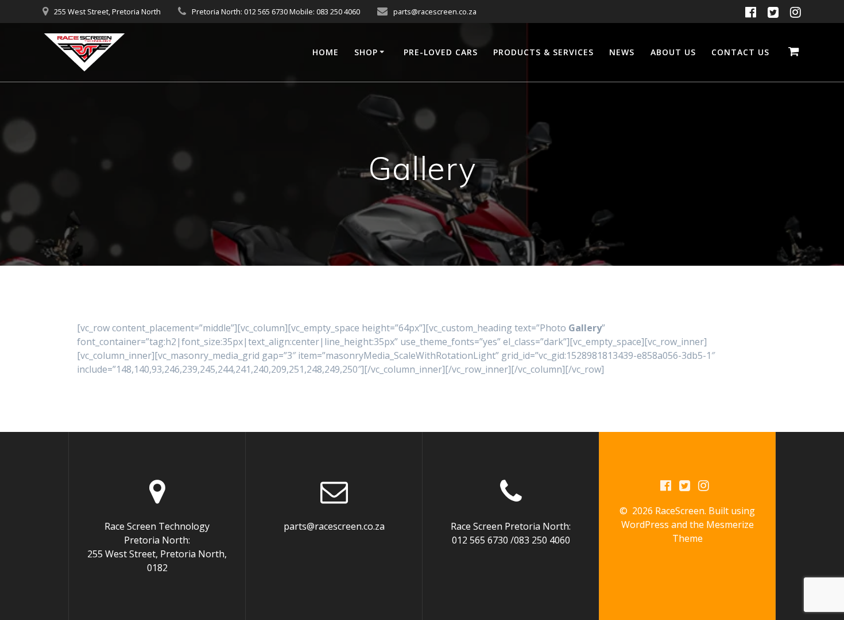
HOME (325, 52)
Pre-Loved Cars (441, 52)
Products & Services (543, 52)
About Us (673, 52)
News (621, 52)
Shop (366, 52)
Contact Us (740, 52)
